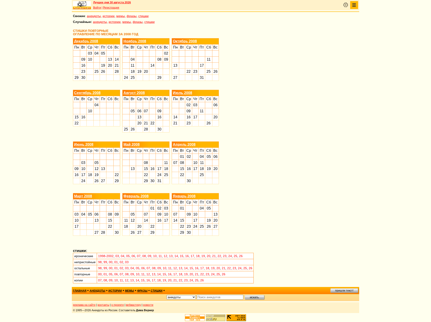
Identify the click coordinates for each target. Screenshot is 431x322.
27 (175, 77)
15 (77, 117)
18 (133, 71)
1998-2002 (106, 256)
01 (182, 157)
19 (103, 65)
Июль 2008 (182, 93)
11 (132, 65)
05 (103, 53)
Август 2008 (134, 93)
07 (146, 111)
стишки (143, 16)
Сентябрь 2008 (87, 93)
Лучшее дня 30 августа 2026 (112, 2)
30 (83, 77)
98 (100, 262)
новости (148, 305)
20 (110, 65)
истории (108, 16)
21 (117, 65)
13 (110, 59)
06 (139, 111)
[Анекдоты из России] (82, 5)
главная (79, 290)
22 (189, 71)
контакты (103, 305)
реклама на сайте (84, 305)
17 (202, 65)
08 (159, 59)
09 (83, 59)
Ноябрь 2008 (134, 41)
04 (97, 53)
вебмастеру (133, 305)
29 (77, 77)
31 (202, 77)
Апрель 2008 (184, 144)
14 (117, 59)
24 (126, 77)
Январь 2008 (184, 196)
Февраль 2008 (136, 196)
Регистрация (111, 7)
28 (117, 71)
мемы (120, 16)
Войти (97, 7)
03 (90, 53)
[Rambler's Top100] (195, 317)
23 (83, 71)
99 (105, 262)
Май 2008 (131, 144)
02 (166, 53)
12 (97, 169)
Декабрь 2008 (86, 41)
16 (83, 65)
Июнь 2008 (83, 144)
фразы (131, 16)
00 (110, 262)
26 (103, 71)
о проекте (117, 305)
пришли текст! (344, 290)
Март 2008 (83, 196)
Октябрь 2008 (185, 41)
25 (97, 71)
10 (90, 59)
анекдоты (94, 16)
